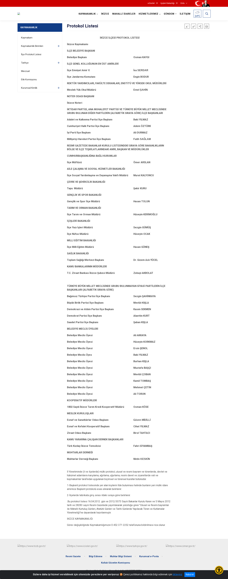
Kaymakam (26, 37)
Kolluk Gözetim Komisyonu (115, 562)
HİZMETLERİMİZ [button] (148, 14)
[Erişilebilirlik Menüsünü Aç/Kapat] (219, 570)
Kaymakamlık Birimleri (32, 46)
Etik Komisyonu (29, 79)
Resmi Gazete (73, 556)
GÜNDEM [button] (169, 14)
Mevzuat (25, 71)
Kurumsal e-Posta (149, 556)
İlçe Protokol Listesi (31, 54)
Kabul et (190, 574)
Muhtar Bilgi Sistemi (121, 556)
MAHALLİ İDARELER (124, 14)
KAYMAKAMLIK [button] (87, 14)
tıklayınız (177, 574)
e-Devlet (151, 3)
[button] (200, 26)
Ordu (182, 3)
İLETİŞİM (185, 14)
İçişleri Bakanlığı (167, 3)
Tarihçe (25, 62)
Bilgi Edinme (95, 556)
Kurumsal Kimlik (29, 87)
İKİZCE (105, 14)
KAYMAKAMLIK (28, 27)
